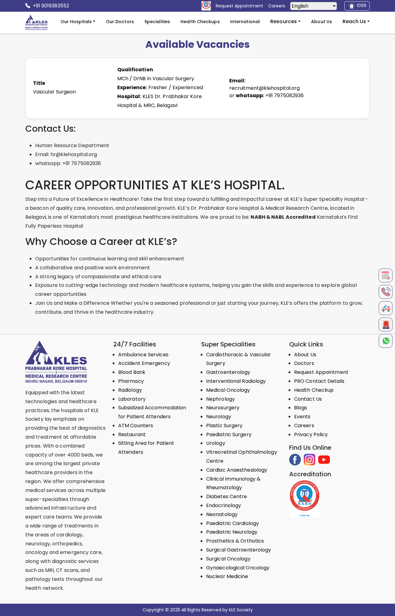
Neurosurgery (222, 407)
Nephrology (220, 399)
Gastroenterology (228, 372)
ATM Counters (135, 425)
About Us (321, 22)
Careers (304, 425)
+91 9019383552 (51, 5)
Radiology (130, 390)
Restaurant (132, 434)
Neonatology (222, 514)
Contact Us (308, 399)
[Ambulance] (386, 308)
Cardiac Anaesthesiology (236, 469)
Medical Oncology (228, 390)
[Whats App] (386, 341)
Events (302, 416)
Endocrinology (223, 505)
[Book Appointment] (386, 275)
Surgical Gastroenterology (238, 549)
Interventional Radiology (236, 381)
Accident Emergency (144, 363)
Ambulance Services (143, 354)
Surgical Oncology (228, 558)
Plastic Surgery (224, 425)
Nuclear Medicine (227, 576)
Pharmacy (131, 381)
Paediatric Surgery (229, 434)
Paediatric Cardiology (232, 523)
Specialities (157, 22)
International (245, 22)
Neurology (218, 416)
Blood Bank (131, 372)
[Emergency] (386, 324)
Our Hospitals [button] (76, 22)
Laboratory (132, 399)
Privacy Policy (311, 434)
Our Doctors (120, 22)
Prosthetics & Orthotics (235, 540)
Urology (215, 443)
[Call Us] (386, 292)
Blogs (300, 407)
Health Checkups (200, 22)
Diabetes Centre (226, 496)
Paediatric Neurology (231, 531)
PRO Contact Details (319, 381)
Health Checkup (314, 390)
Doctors (304, 363)
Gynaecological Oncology (237, 567)
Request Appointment (321, 372)
